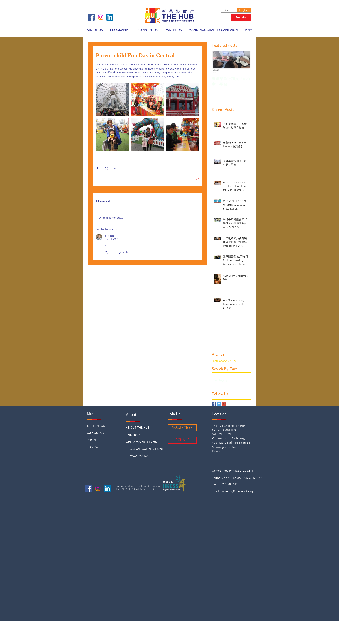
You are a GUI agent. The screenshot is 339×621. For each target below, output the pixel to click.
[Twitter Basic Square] (219, 404)
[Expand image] (112, 99)
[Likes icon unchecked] (106, 252)
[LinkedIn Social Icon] (109, 17)
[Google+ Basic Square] (224, 404)
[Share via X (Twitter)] (106, 168)
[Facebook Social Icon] (91, 17)
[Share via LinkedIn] (115, 168)
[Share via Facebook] (97, 168)
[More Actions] (197, 237)
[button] (120, 30)
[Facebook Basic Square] (214, 404)
